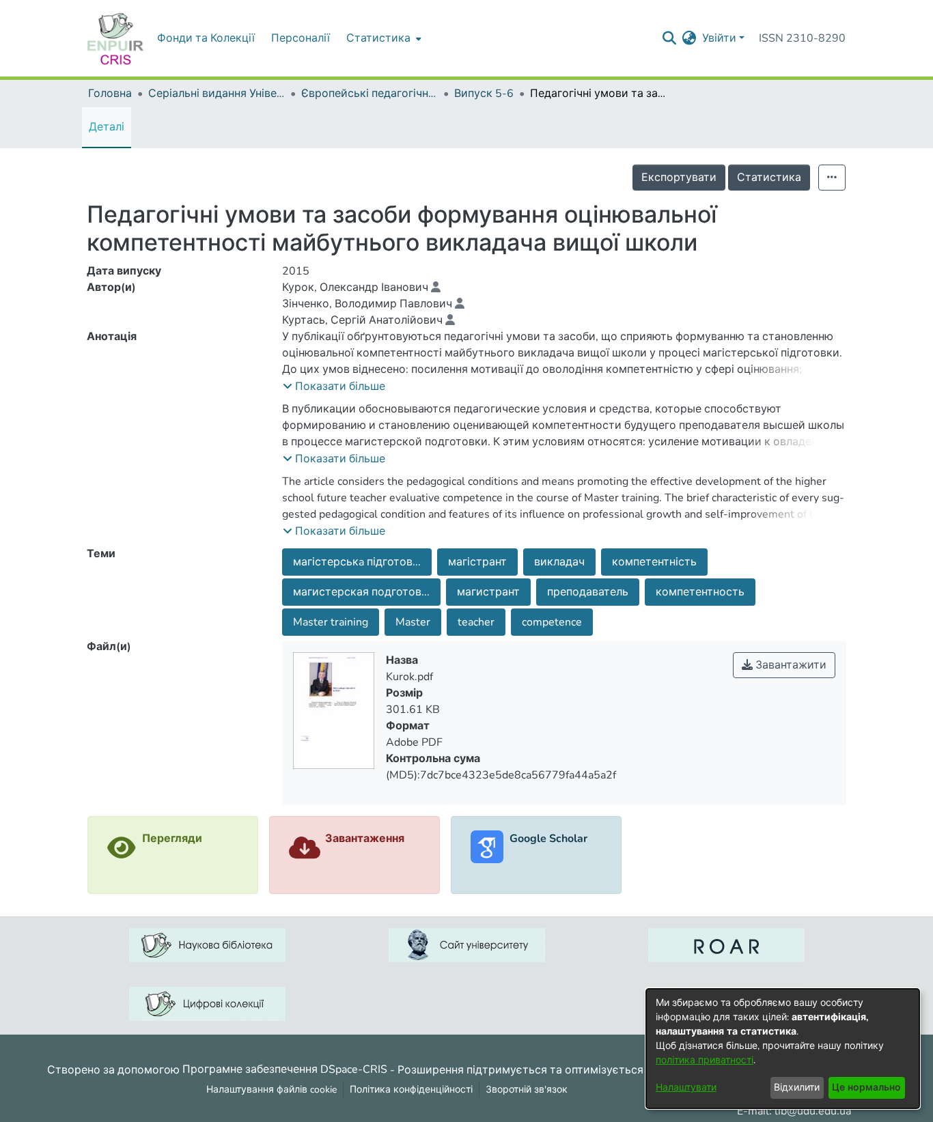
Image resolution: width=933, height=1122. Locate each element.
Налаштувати (686, 1087)
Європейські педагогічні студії (369, 93)
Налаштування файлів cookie (271, 1089)
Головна (110, 93)
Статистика (769, 177)
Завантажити (789, 665)
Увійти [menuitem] (719, 38)
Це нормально (866, 1087)
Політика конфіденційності (411, 1089)
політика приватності (704, 1060)
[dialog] (782, 1048)
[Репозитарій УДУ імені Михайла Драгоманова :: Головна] (115, 38)
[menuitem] (382, 38)
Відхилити (797, 1087)
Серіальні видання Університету (216, 93)
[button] (334, 386)
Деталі (106, 127)
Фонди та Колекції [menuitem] (206, 38)
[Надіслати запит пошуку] (669, 38)
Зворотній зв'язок (527, 1089)
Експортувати (678, 177)
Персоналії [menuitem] (300, 38)
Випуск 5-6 (484, 93)
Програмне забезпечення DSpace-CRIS (284, 1069)
